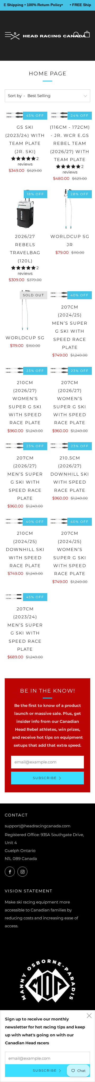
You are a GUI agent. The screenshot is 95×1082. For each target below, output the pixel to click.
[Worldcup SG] (25, 310)
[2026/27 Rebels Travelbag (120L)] (25, 209)
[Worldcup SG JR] (70, 209)
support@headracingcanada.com (37, 825)
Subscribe (45, 778)
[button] (23, 158)
